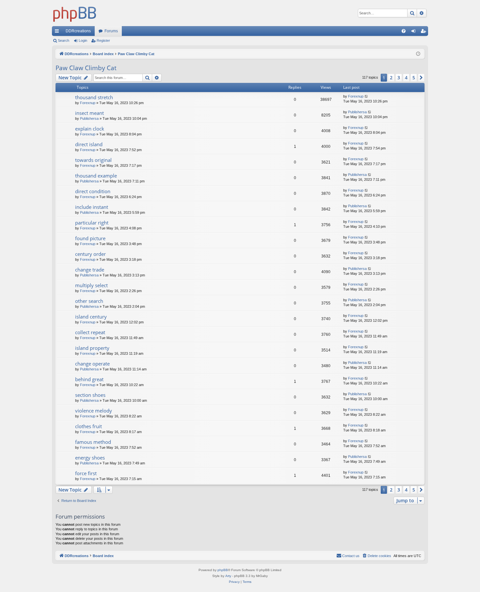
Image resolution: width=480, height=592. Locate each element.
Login (83, 40)
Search (63, 40)
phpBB (222, 570)
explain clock (89, 128)
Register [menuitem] (424, 32)
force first (86, 473)
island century (91, 316)
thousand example (96, 175)
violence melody (93, 410)
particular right (91, 222)
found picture (90, 238)
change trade (89, 269)
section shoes (90, 395)
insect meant (89, 113)
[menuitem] (403, 31)
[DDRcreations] (75, 13)
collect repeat (90, 332)
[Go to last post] (366, 96)
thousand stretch (94, 97)
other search (89, 301)
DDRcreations (78, 31)
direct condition (92, 191)
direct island (89, 144)
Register (103, 40)
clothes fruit (88, 426)
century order (90, 254)
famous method (93, 442)
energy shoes (90, 457)
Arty (228, 576)
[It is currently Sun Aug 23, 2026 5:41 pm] (418, 54)
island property (92, 348)
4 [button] (406, 77)
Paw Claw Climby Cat (86, 68)
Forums (111, 31)
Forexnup (87, 103)
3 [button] (398, 77)
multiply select (91, 285)
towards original (93, 160)
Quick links (58, 32)
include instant (91, 207)
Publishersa (89, 118)
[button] (421, 78)
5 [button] (413, 77)
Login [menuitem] (414, 32)
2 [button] (391, 77)
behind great (89, 379)
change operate (92, 363)
